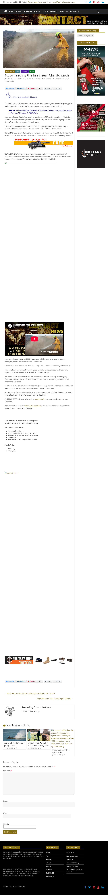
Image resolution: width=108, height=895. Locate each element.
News (17, 71)
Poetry (19, 11)
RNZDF (12, 81)
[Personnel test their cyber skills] (63, 730)
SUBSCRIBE (64, 11)
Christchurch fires (60, 79)
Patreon (8, 858)
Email (5, 813)
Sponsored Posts (72, 856)
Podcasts (28, 11)
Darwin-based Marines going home (14, 744)
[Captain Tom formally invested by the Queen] (39, 730)
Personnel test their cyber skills (61, 751)
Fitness (37, 11)
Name (5, 801)
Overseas (25, 71)
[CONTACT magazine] (5, 11)
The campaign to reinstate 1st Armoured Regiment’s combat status (51, 2)
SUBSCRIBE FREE (72, 866)
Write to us (74, 11)
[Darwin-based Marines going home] (14, 730)
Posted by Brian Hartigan (23, 79)
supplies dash (39, 399)
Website (6, 824)
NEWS (11, 11)
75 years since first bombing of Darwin (55, 698)
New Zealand (10, 71)
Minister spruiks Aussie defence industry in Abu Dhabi (29, 693)
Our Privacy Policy (72, 863)
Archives (53, 11)
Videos (45, 11)
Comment (7, 771)
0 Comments (47, 79)
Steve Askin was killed (33, 406)
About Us (69, 859)
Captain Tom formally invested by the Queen (38, 744)
